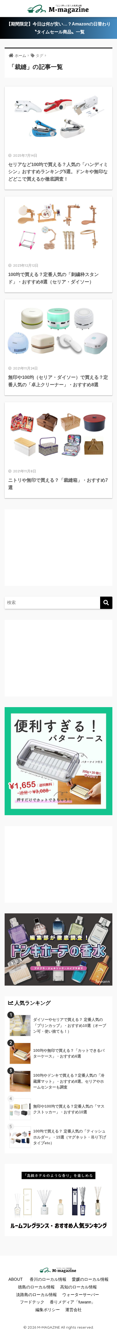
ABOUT (15, 1279)
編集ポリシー (47, 1310)
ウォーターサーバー (80, 1295)
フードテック (32, 1302)
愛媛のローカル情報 (90, 1279)
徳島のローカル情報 (36, 1287)
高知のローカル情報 (78, 1287)
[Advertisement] (54, 553)
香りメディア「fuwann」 (72, 1302)
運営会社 (73, 1310)
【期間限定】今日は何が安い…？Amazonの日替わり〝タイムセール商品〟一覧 (59, 28)
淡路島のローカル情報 (36, 1295)
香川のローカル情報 (48, 1279)
